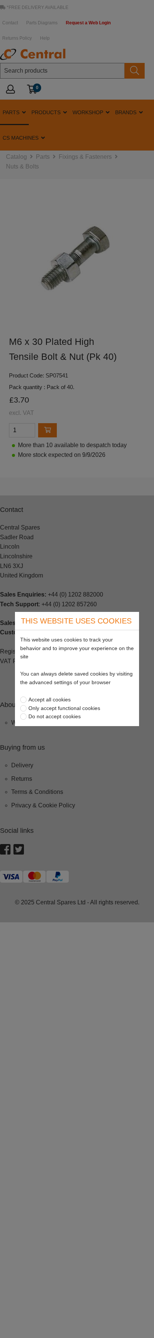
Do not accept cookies (54, 716)
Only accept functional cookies (64, 708)
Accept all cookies (49, 700)
